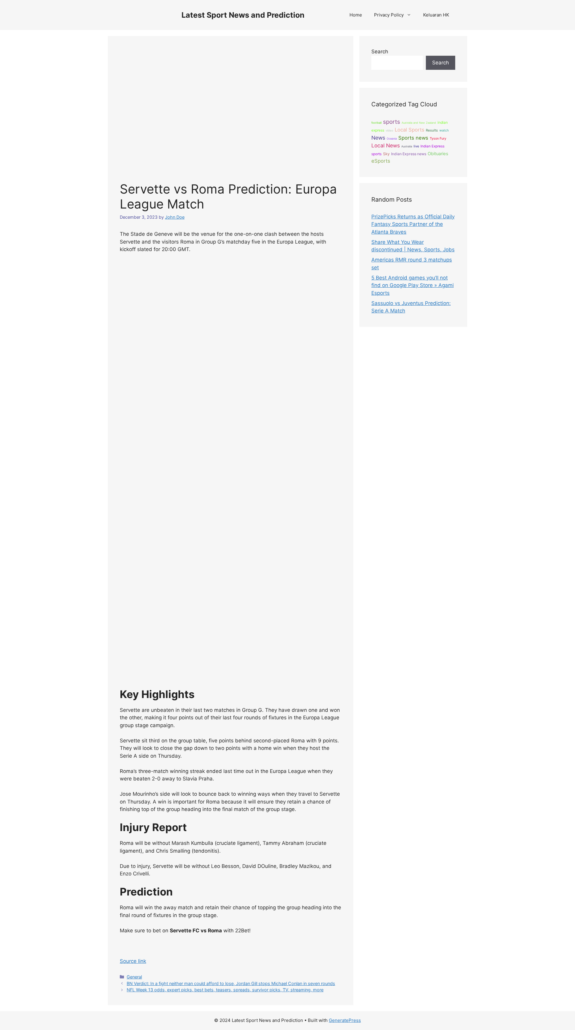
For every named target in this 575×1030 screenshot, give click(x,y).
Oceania (392, 138)
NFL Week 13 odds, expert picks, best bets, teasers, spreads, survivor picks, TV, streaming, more (225, 989)
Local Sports (409, 130)
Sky (386, 154)
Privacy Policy (389, 15)
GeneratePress (345, 1020)
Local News (385, 145)
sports (391, 121)
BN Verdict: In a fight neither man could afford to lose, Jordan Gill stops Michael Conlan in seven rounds (231, 983)
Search (379, 52)
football (376, 122)
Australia (406, 146)
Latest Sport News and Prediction (243, 14)
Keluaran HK (436, 15)
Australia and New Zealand (419, 122)
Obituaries (438, 153)
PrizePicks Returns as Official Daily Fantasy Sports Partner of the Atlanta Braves (413, 224)
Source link (133, 961)
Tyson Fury (438, 138)
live (416, 146)
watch (444, 130)
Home (355, 15)
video (389, 130)
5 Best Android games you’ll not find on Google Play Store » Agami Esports (412, 285)
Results (432, 130)
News (378, 138)
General (134, 976)
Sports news (413, 138)
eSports (380, 161)
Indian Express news (408, 154)
